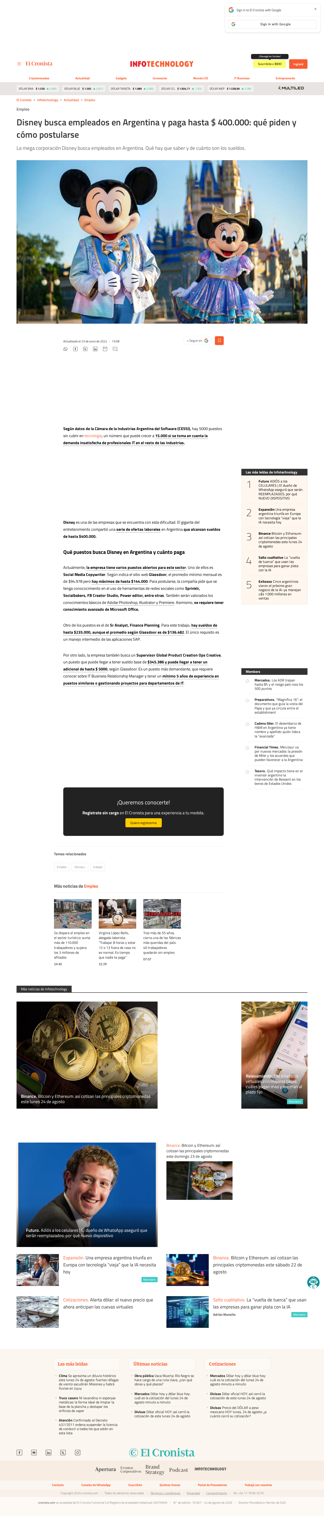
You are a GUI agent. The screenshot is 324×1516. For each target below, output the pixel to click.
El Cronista (24, 99)
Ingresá (298, 64)
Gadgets (121, 78)
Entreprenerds (285, 78)
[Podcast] (178, 1470)
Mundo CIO (200, 78)
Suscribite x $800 (269, 64)
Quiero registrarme (143, 822)
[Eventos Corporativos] (130, 1470)
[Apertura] (105, 1470)
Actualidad (82, 78)
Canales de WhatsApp (96, 1485)
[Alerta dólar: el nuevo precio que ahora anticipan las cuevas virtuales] (38, 1312)
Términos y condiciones (165, 1493)
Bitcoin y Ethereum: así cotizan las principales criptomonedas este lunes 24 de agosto (280, 539)
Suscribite (135, 1485)
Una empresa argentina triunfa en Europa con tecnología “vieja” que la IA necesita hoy (280, 515)
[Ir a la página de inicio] (39, 63)
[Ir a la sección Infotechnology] (162, 64)
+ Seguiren (199, 341)
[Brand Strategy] (155, 1471)
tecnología (93, 436)
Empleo (89, 99)
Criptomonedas (39, 78)
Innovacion (160, 78)
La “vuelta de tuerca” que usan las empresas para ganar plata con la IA (279, 563)
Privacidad (193, 1493)
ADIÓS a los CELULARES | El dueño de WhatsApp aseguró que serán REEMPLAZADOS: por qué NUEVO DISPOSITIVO (281, 489)
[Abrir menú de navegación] (19, 64)
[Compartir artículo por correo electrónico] (105, 350)
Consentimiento (216, 1493)
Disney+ (79, 867)
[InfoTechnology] (211, 1470)
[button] (313, 1282)
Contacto (58, 1485)
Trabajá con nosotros (258, 1485)
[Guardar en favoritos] (219, 340)
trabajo (97, 867)
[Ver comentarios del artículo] (115, 350)
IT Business (242, 78)
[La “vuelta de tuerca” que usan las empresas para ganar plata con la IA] (187, 1312)
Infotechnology (47, 99)
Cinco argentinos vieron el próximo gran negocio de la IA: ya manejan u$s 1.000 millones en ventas (280, 590)
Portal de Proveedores (212, 1485)
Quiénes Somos (170, 1485)
